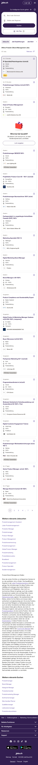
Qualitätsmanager (7, 704)
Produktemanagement (9, 563)
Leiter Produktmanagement (10, 525)
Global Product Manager (9, 549)
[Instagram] (18, 741)
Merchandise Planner (8, 701)
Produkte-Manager (8, 529)
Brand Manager (7, 684)
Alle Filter (20, 31)
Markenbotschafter (8, 597)
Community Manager (23, 628)
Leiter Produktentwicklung (20, 583)
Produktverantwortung (9, 542)
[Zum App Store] (12, 747)
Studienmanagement (8, 569)
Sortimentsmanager (8, 698)
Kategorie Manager (8, 687)
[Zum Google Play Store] (26, 747)
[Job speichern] (34, 59)
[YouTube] (14, 741)
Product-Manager (7, 535)
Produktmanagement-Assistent (12, 522)
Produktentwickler (7, 691)
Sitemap (8, 757)
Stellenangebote (12, 717)
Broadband (5, 559)
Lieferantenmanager (8, 708)
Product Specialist (7, 566)
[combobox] (19, 15)
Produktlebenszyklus (8, 556)
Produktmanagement (8, 546)
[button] (21, 9)
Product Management (9, 539)
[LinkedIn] (26, 741)
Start (2, 717)
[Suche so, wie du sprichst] (35, 9)
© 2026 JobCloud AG (25, 757)
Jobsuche (5, 41)
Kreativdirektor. (6, 621)
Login (26, 3)
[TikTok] (22, 741)
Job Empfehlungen (18, 41)
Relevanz (29, 51)
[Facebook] (11, 741)
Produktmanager (7, 532)
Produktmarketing (7, 552)
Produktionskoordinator (9, 711)
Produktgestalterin (7, 611)
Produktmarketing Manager (10, 694)
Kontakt (14, 757)
